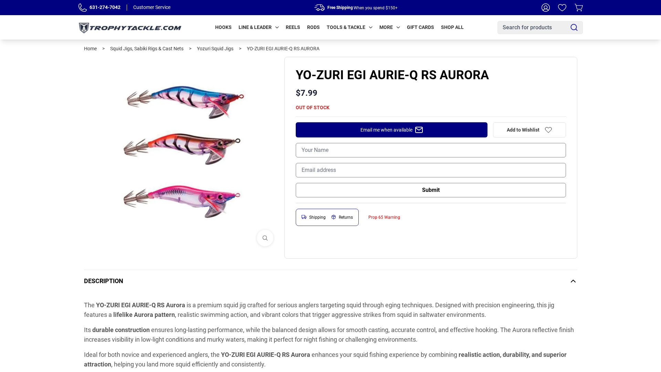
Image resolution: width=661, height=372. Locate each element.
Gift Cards (420, 27)
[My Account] (546, 7)
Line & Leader (255, 27)
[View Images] (265, 238)
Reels (293, 27)
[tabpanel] (181, 154)
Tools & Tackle (346, 27)
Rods (313, 27)
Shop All (452, 27)
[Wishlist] (562, 7)
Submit (431, 190)
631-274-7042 (105, 7)
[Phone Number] (82, 7)
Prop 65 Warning (384, 217)
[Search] (574, 27)
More (386, 27)
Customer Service (151, 7)
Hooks (223, 27)
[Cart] (579, 7)
